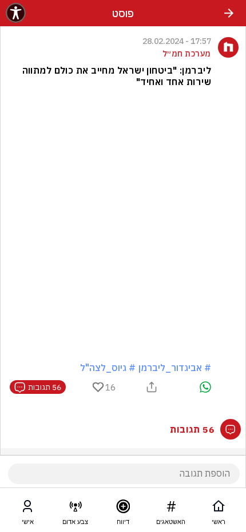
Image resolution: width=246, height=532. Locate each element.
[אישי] (27, 508)
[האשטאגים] (171, 508)
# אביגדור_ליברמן (174, 367)
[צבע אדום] (75, 508)
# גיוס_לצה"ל (108, 367)
